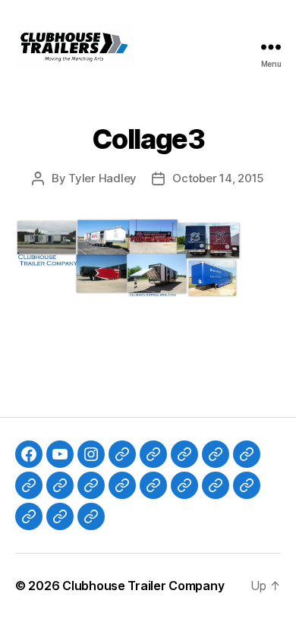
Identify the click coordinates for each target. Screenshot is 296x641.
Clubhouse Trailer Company (143, 585)
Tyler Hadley (102, 178)
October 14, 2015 (218, 178)
